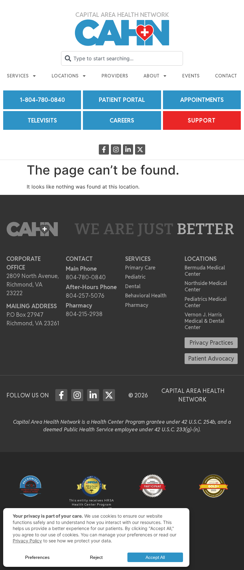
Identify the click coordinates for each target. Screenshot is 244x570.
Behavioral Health (145, 295)
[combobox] (122, 58)
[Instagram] (116, 149)
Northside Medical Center (206, 286)
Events (191, 76)
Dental (132, 286)
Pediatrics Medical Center (206, 302)
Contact (226, 76)
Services (18, 76)
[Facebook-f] (104, 149)
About (151, 76)
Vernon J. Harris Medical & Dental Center (204, 321)
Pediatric (135, 277)
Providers (115, 76)
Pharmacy (136, 305)
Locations (65, 76)
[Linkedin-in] (128, 149)
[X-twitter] (140, 149)
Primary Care (140, 267)
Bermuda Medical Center (205, 270)
